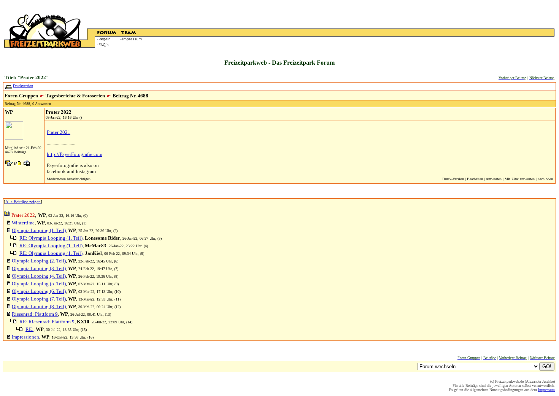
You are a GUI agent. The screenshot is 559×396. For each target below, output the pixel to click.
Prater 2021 (58, 132)
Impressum (546, 390)
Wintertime (23, 223)
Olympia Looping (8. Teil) (39, 306)
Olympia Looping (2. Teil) (39, 261)
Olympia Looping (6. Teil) (39, 291)
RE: (29, 329)
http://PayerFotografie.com (74, 154)
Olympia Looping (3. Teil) (39, 268)
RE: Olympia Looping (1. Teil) (51, 238)
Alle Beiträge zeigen (23, 201)
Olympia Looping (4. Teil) (39, 276)
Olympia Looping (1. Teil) (39, 230)
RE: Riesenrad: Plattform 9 (47, 321)
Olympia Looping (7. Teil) (39, 299)
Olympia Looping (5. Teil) (39, 283)
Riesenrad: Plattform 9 (35, 314)
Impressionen (25, 337)
